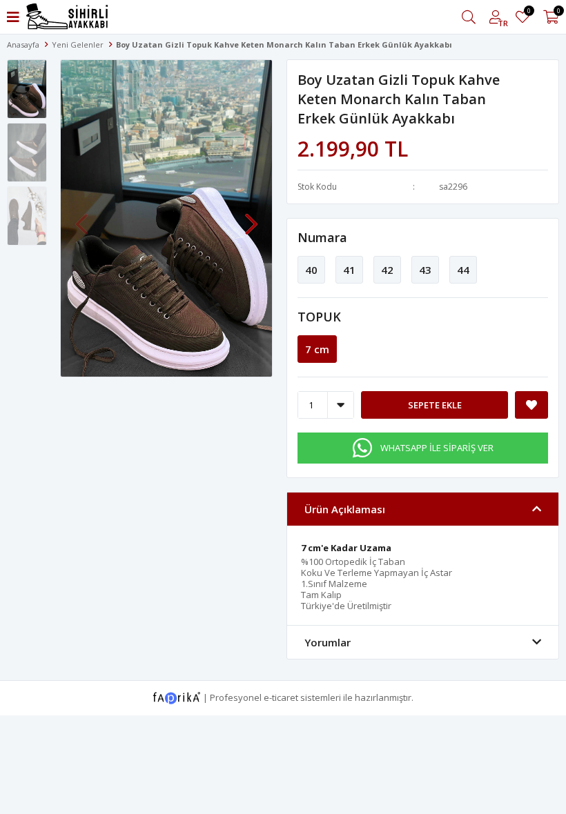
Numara (322, 237)
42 (387, 270)
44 (463, 270)
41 (349, 270)
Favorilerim (528, 12)
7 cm (317, 349)
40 (311, 270)
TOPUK (319, 316)
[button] (251, 217)
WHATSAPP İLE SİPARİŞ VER (437, 447)
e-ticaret (281, 697)
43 (425, 270)
